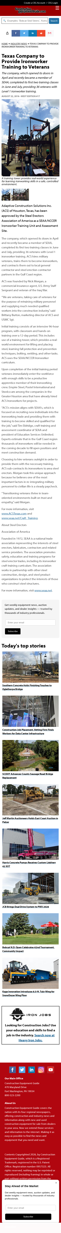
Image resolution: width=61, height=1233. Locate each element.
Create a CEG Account (34, 2)
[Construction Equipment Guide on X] (23, 1072)
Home (5, 43)
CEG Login (53, 2)
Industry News (19, 43)
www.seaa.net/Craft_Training (20, 518)
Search (54, 21)
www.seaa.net (43, 590)
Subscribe (13, 631)
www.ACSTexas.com (14, 513)
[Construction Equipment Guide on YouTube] (51, 1072)
